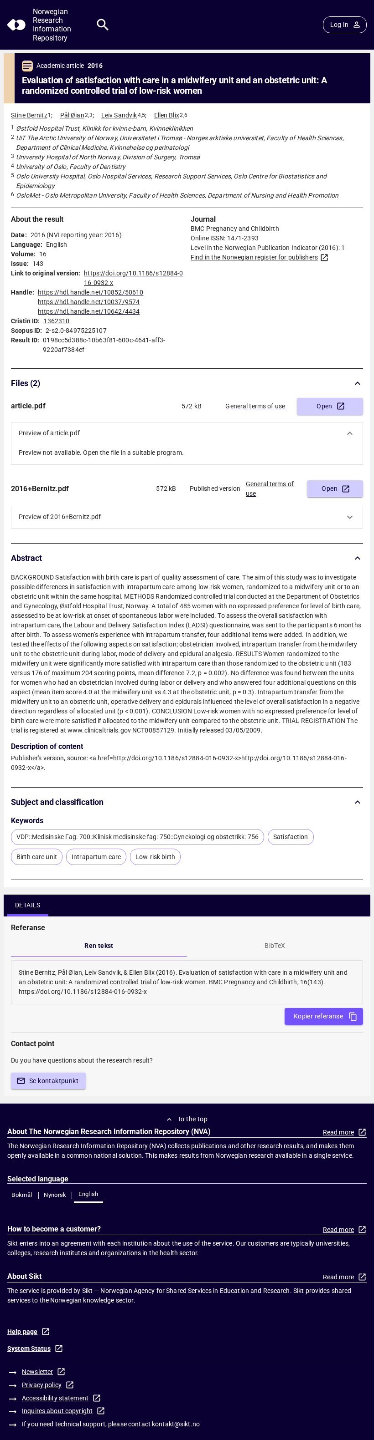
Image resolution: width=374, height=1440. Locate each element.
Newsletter (37, 1371)
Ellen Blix (166, 115)
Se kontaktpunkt (53, 1080)
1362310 (56, 321)
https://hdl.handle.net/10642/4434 (89, 311)
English (88, 1194)
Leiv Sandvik (119, 115)
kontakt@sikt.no (176, 1424)
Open (324, 406)
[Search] (102, 25)
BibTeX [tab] (275, 945)
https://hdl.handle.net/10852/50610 (90, 292)
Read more (338, 1132)
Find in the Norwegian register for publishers (254, 257)
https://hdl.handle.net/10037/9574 (89, 301)
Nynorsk (55, 1194)
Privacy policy (42, 1385)
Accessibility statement (55, 1398)
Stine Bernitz (29, 115)
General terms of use (255, 406)
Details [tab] (28, 905)
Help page (22, 1331)
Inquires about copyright (57, 1411)
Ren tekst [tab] (99, 945)
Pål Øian (72, 115)
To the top (192, 1119)
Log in (339, 24)
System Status (29, 1348)
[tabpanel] (187, 982)
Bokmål (21, 1194)
